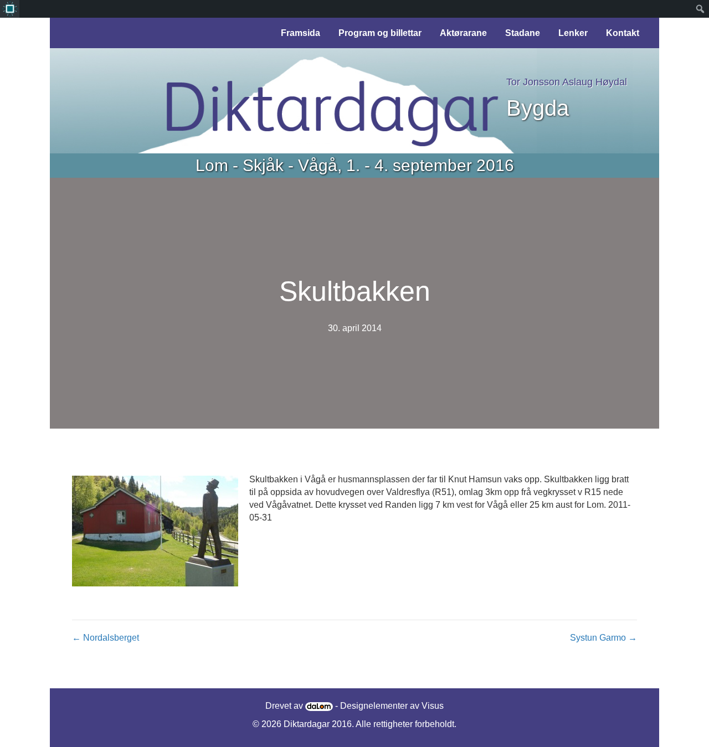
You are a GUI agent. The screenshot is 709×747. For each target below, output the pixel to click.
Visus (433, 705)
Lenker (573, 33)
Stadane (522, 33)
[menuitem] (9, 9)
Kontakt (622, 33)
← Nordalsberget (105, 637)
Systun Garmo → (603, 637)
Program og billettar (380, 33)
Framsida (300, 33)
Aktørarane (463, 33)
